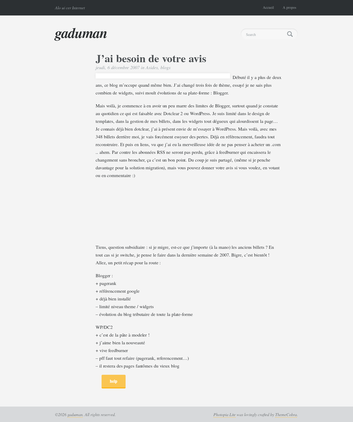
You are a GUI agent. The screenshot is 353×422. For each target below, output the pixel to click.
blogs (165, 67)
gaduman (81, 32)
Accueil (268, 7)
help (113, 381)
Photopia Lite (224, 414)
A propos (289, 7)
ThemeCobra (286, 414)
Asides (152, 67)
